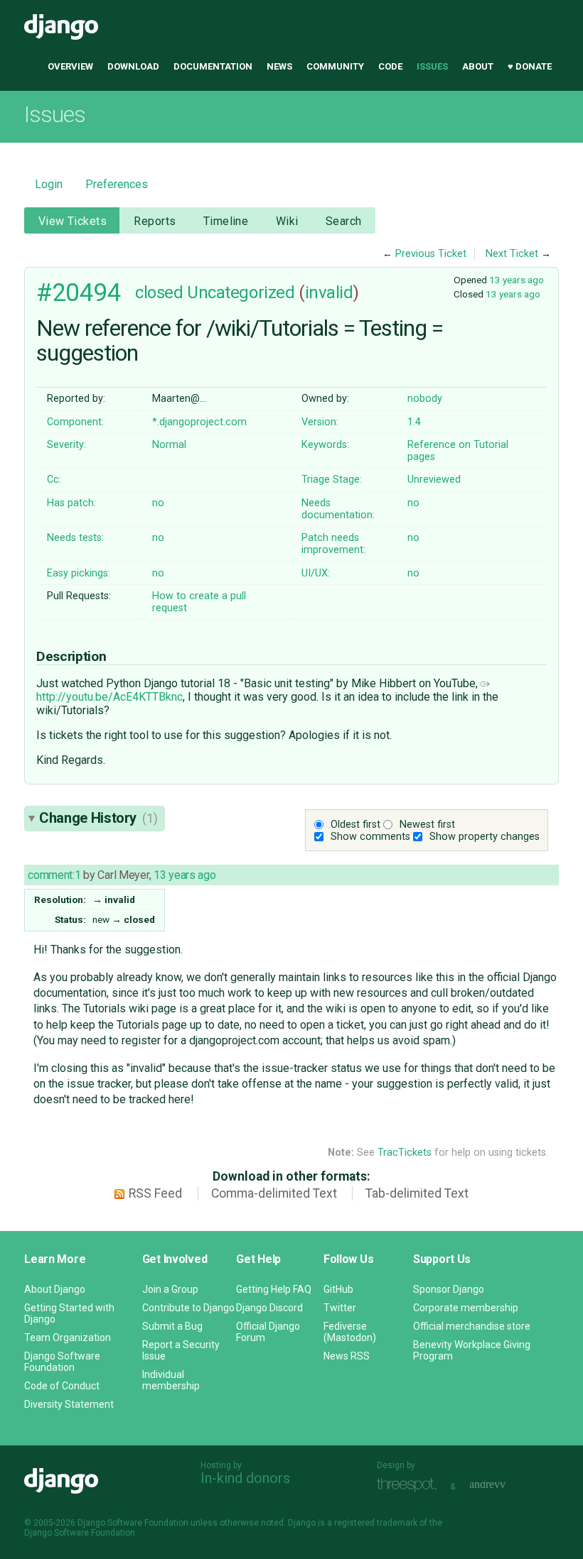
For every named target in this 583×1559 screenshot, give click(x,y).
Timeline (225, 221)
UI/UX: (315, 573)
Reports (155, 221)
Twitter (339, 1307)
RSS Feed (155, 1193)
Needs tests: (75, 538)
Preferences (116, 184)
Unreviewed (434, 480)
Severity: (66, 445)
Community (335, 66)
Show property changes (484, 837)
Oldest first (355, 825)
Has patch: (71, 503)
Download (133, 66)
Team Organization (67, 1337)
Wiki (287, 221)
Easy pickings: (78, 573)
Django (61, 27)
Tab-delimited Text (417, 1193)
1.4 (414, 422)
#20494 (78, 292)
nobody (424, 399)
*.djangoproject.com (199, 422)
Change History (98, 817)
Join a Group (170, 1289)
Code (390, 66)
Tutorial (491, 445)
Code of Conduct (62, 1385)
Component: (75, 422)
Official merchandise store (471, 1326)
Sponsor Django (448, 1289)
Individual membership (171, 1380)
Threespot (410, 1485)
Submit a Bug (172, 1326)
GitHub (338, 1289)
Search (344, 221)
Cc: (54, 480)
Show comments (370, 837)
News (279, 66)
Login (49, 184)
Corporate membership (465, 1307)
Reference (431, 445)
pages (421, 457)
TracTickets (405, 1153)
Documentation (212, 66)
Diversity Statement (69, 1404)
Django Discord (269, 1307)
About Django (54, 1289)
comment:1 (54, 875)
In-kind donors (245, 1478)
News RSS (346, 1356)
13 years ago (516, 279)
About (477, 66)
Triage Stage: (331, 480)
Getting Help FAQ (273, 1289)
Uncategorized (240, 292)
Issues (432, 66)
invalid (329, 292)
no (158, 503)
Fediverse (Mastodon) (349, 1331)
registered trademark (375, 1523)
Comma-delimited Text (274, 1193)
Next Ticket (512, 254)
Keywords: (325, 445)
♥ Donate (530, 66)
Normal (169, 445)
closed (159, 292)
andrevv (503, 1485)
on (465, 445)
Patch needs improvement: (333, 544)
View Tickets (72, 221)
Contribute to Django (188, 1307)
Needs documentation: (338, 509)
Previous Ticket (430, 254)
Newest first (427, 825)
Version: (319, 422)
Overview (70, 66)
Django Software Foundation (62, 1361)
